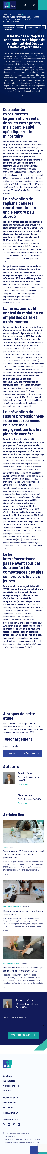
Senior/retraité (33, 27)
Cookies (22, 1142)
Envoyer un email (24, 784)
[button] (25, 5)
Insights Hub (9, 1080)
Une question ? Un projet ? (15, 1018)
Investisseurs (9, 1102)
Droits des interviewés (11, 1142)
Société (6, 847)
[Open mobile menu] (42, 5)
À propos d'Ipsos (11, 1085)
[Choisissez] (34, 5)
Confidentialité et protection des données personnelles (22, 1139)
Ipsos (5, 15)
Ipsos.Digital (9, 1112)
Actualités (8, 1107)
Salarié (20, 27)
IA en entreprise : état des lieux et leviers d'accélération (23, 912)
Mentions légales (9, 1136)
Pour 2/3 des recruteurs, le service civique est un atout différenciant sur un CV (23, 969)
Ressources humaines (9, 28)
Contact (7, 1090)
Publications (15, 15)
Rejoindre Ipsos (10, 1097)
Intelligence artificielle (12, 907)
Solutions (7, 1075)
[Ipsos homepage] (10, 5)
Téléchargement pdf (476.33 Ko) (21, 753)
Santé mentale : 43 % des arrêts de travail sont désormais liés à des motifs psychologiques (23, 854)
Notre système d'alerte (33, 1142)
